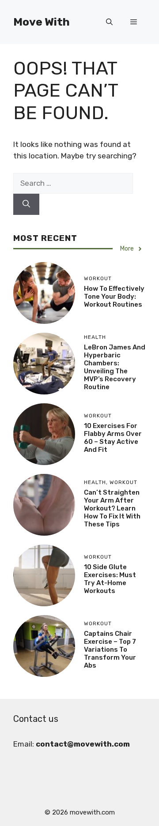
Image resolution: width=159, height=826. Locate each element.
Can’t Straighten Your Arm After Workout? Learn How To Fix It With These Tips (112, 508)
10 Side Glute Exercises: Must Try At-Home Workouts (110, 579)
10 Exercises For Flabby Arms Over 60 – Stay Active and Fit (113, 438)
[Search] (26, 204)
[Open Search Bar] (109, 22)
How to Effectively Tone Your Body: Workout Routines (114, 296)
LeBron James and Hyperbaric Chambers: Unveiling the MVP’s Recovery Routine (114, 367)
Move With (41, 21)
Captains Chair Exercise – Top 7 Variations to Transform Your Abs (110, 649)
